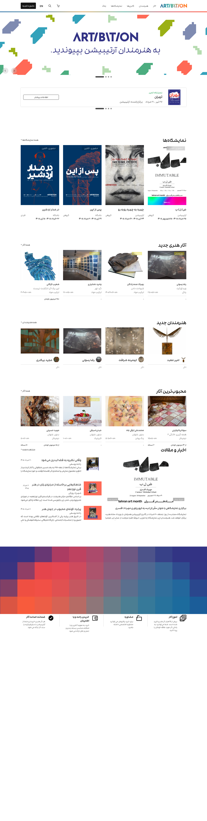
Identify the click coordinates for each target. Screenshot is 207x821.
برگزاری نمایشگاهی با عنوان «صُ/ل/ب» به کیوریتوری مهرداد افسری (150, 508)
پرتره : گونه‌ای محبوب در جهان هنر (61, 509)
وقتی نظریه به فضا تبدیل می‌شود (61, 460)
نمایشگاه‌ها (116, 5)
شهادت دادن (137, 288)
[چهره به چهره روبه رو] (124, 204)
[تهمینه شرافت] (124, 341)
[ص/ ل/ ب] (167, 204)
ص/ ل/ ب (180, 209)
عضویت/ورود (28, 5)
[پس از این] (82, 204)
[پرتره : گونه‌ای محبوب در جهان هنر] (93, 517)
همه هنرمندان (29, 322)
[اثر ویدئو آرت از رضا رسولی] (167, 265)
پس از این (96, 209)
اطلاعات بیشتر (41, 97)
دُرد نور (98, 288)
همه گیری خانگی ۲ (177, 434)
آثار (154, 5)
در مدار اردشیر (50, 209)
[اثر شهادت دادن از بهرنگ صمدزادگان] (124, 265)
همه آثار (26, 244)
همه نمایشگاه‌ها (30, 140)
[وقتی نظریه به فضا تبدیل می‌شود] (93, 468)
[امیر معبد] (167, 341)
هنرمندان (143, 5)
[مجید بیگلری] (40, 341)
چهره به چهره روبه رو (131, 209)
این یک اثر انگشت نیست (46, 288)
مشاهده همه (28, 449)
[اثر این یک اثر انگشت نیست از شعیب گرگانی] (40, 265)
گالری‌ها (130, 5)
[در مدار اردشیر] (40, 204)
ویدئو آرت (181, 288)
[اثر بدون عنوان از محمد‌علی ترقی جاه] (124, 411)
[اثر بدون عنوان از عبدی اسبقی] (82, 411)
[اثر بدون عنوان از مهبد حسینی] (40, 411)
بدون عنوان (138, 434)
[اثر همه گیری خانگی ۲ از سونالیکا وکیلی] (167, 411)
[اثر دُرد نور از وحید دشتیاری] (82, 265)
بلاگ (104, 5)
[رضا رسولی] (82, 341)
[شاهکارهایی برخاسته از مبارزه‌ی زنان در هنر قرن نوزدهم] (93, 492)
